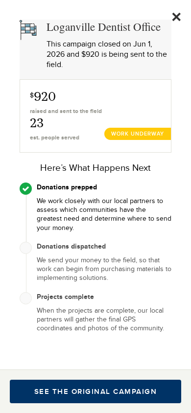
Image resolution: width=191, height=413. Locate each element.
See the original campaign (95, 391)
